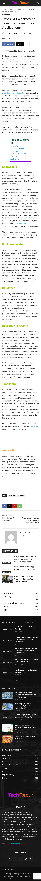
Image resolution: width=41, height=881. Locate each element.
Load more (19, 680)
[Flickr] (20, 859)
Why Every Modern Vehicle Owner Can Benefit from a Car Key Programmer (25, 559)
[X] (9, 506)
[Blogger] (10, 859)
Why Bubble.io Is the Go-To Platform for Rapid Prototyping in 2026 (26, 727)
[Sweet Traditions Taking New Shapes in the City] (7, 739)
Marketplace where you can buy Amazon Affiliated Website (30, 520)
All (20, 622)
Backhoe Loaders (17, 148)
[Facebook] (4, 506)
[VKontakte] (31, 859)
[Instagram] (26, 859)
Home (4, 9)
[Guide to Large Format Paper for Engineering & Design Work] (7, 717)
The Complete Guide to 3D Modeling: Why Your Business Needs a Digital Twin (25, 706)
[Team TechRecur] (3, 33)
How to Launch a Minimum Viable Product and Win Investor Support (25, 578)
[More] (27, 44)
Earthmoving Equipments (16, 495)
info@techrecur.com (18, 844)
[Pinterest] (14, 506)
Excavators (14, 146)
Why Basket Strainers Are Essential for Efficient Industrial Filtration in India (25, 695)
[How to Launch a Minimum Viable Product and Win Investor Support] (7, 579)
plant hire (33, 426)
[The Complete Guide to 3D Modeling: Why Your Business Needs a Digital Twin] (7, 706)
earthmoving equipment (13, 93)
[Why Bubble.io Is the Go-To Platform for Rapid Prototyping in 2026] (7, 728)
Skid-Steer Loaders (18, 154)
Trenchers (14, 156)
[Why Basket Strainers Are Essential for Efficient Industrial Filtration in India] (7, 695)
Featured (26, 622)
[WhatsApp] (19, 506)
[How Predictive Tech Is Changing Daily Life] (7, 630)
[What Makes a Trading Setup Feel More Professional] (7, 662)
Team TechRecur (12, 33)
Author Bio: (14, 159)
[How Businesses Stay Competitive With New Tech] (7, 673)
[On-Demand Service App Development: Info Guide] (7, 569)
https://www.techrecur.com (27, 536)
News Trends (11, 9)
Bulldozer (14, 151)
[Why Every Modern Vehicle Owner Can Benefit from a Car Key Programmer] (7, 559)
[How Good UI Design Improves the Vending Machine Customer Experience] (7, 640)
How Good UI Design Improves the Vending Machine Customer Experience (26, 639)
